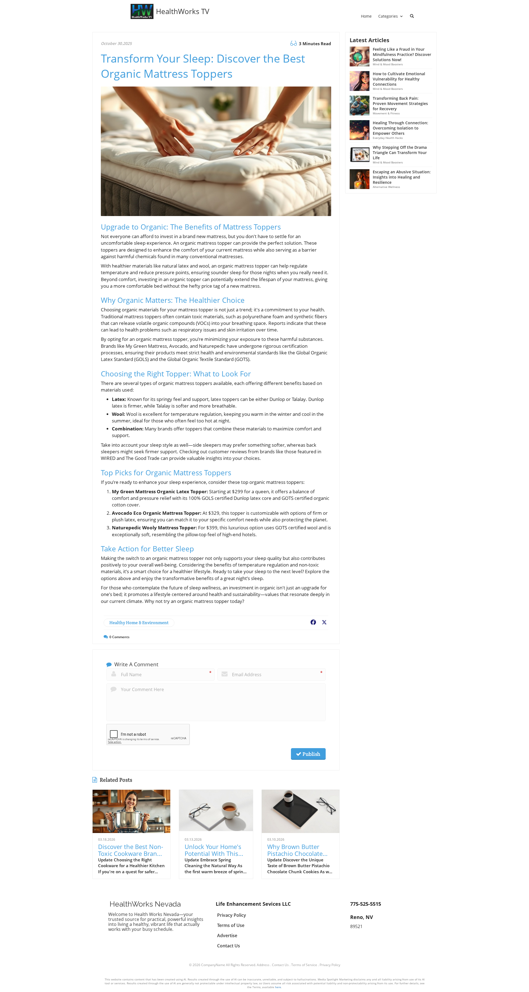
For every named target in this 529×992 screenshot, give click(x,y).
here (278, 987)
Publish (310, 754)
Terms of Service (304, 965)
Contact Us (280, 965)
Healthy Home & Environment (139, 623)
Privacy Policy (330, 965)
